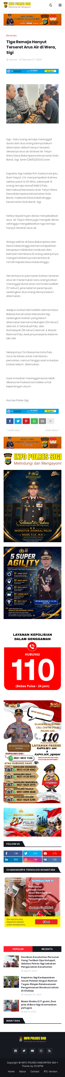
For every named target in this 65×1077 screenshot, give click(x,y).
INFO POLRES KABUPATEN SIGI (38, 1062)
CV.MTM (38, 1066)
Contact (35, 1071)
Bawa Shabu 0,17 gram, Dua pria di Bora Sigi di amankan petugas (39, 1005)
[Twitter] (18, 421)
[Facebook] (10, 421)
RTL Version (50, 1071)
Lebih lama (51, 430)
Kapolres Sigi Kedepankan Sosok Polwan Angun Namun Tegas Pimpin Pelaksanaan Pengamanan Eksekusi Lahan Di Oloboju (40, 984)
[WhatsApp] (34, 421)
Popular (18, 949)
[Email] (42, 421)
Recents (47, 949)
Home (11, 1071)
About (22, 1071)
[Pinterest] (26, 421)
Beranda (11, 35)
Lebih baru (14, 430)
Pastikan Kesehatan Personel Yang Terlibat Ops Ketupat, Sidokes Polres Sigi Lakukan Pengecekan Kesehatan (40, 962)
